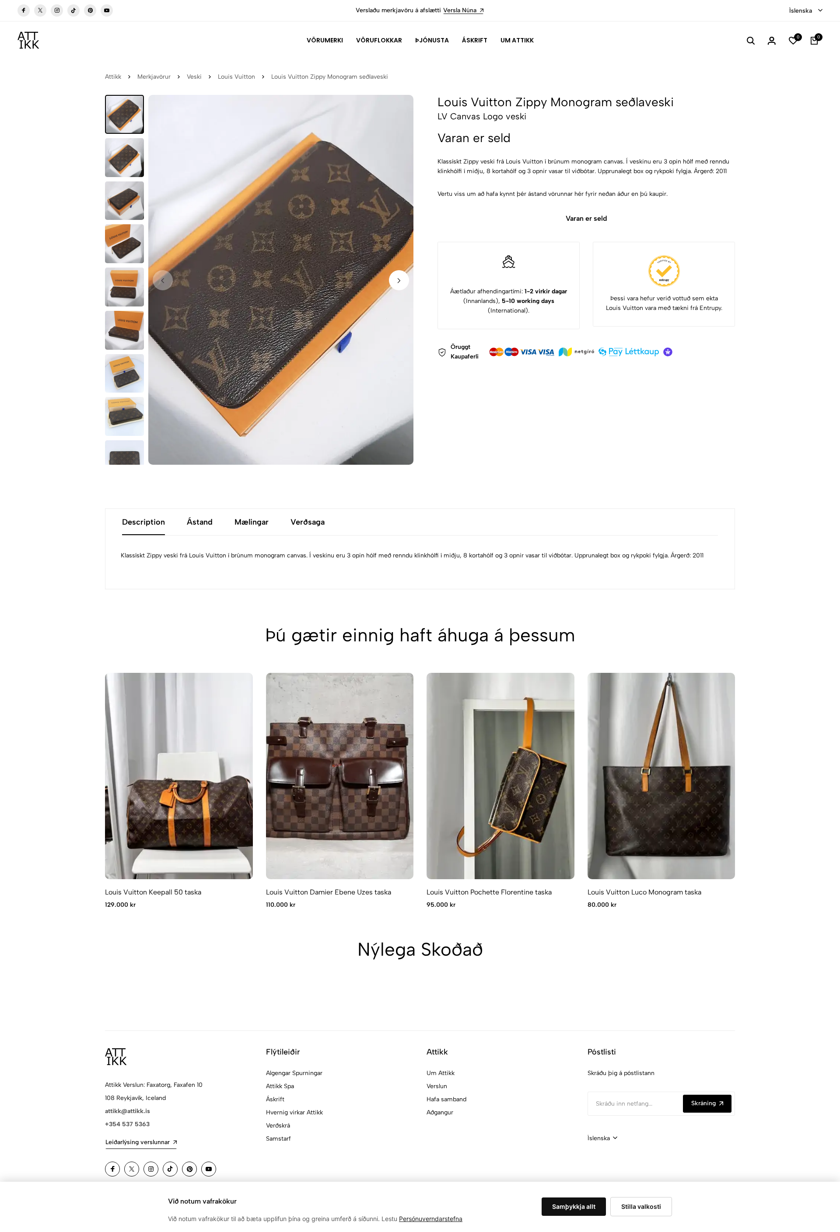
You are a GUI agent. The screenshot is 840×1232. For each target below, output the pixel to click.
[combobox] (805, 10)
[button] (399, 280)
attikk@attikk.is (127, 1111)
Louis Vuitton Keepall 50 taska (153, 892)
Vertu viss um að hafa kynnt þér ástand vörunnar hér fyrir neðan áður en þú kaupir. (553, 194)
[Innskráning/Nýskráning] (772, 40)
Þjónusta (432, 40)
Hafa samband (446, 1099)
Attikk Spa (280, 1086)
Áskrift (474, 40)
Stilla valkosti (641, 1206)
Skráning (703, 1103)
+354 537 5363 (127, 1124)
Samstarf (278, 1138)
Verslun (437, 1086)
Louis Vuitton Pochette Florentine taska (489, 892)
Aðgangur (440, 1112)
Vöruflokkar (379, 40)
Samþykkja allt (573, 1206)
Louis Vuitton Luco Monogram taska (644, 892)
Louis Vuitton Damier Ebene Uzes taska (328, 892)
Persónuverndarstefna (430, 1218)
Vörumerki (325, 40)
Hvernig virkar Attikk (294, 1112)
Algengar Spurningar (294, 1073)
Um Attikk (517, 40)
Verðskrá (278, 1125)
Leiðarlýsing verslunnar (137, 1142)
